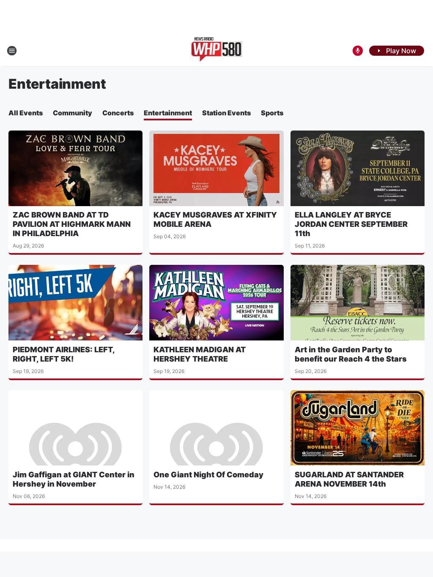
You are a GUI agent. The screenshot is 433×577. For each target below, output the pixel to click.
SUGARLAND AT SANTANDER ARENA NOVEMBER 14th (349, 479)
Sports (272, 113)
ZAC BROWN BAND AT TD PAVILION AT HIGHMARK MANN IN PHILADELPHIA (72, 224)
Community (72, 113)
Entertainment (168, 113)
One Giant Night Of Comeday (208, 474)
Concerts (118, 113)
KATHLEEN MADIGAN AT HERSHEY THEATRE (199, 354)
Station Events (226, 113)
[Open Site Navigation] (12, 51)
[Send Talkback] (358, 51)
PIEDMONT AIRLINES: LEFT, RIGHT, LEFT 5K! (64, 354)
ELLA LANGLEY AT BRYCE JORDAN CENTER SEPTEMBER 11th (351, 224)
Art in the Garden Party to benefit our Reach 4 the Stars (351, 354)
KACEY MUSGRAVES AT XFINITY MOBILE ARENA (215, 219)
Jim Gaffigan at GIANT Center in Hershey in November (73, 479)
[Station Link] (217, 50)
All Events (25, 113)
